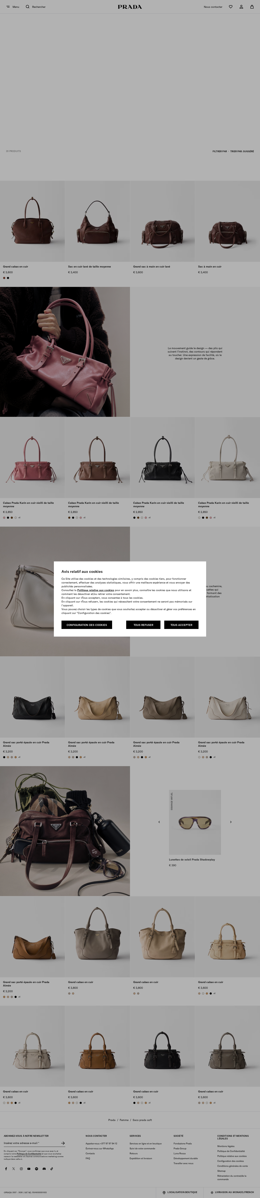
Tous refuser (143, 625)
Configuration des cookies (87, 625)
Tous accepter (181, 625)
